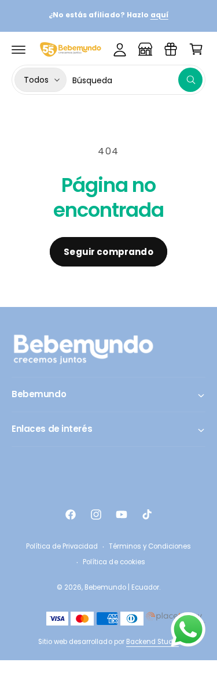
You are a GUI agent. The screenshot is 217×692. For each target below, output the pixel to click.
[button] (18, 49)
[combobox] (137, 80)
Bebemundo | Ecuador (121, 587)
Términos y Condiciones (150, 546)
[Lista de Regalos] (170, 49)
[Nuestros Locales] (145, 49)
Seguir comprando (108, 252)
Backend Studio (152, 641)
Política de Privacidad (62, 546)
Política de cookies (114, 562)
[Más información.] (188, 632)
